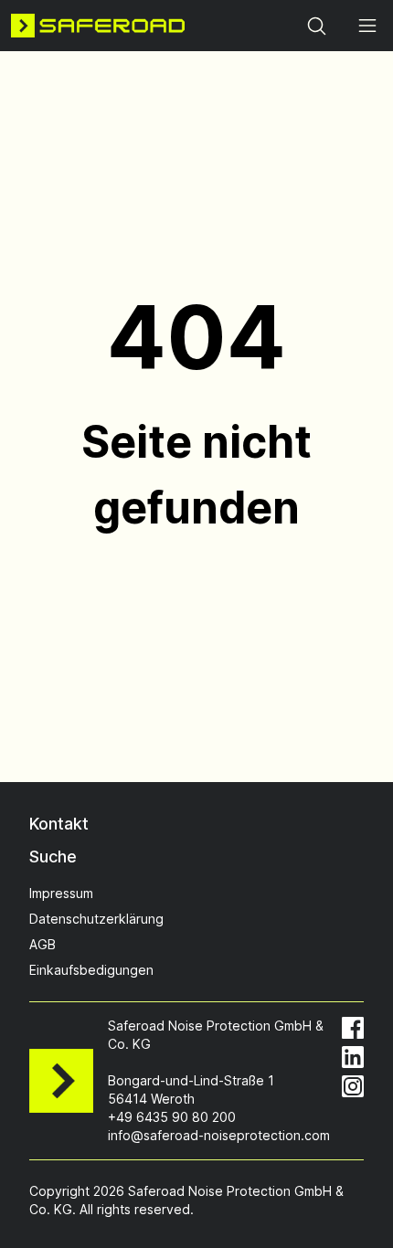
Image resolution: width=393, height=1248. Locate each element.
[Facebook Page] (353, 1028)
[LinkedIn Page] (353, 1057)
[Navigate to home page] (98, 25)
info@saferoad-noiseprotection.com (219, 1135)
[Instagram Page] (353, 1086)
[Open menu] (367, 25)
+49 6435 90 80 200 (172, 1117)
